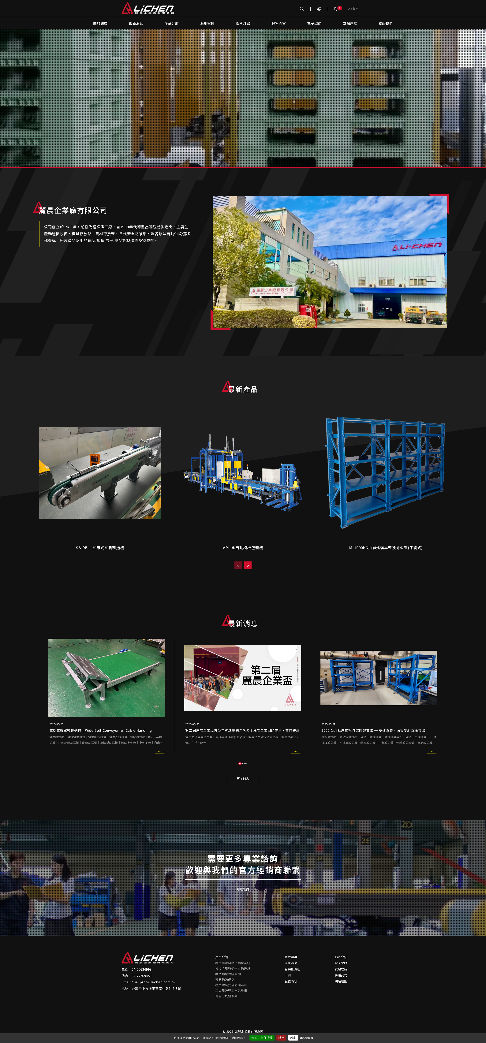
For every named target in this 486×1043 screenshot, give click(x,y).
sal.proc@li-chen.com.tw (155, 982)
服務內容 (278, 23)
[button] (240, 763)
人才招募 (353, 8)
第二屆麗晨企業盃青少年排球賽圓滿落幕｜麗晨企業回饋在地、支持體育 (242, 730)
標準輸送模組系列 (228, 974)
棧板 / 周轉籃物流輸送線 (232, 968)
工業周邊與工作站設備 (231, 990)
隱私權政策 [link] (306, 1038)
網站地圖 (341, 981)
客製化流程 (293, 969)
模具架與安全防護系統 (231, 985)
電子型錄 (314, 23)
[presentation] (238, 565)
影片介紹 (243, 23)
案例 (288, 975)
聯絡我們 (386, 23)
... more (159, 751)
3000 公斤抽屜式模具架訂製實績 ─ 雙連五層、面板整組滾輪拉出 (373, 730)
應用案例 (207, 23)
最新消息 (136, 23)
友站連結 (350, 23)
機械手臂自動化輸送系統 (232, 963)
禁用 (281, 1037)
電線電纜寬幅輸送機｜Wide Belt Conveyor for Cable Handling (100, 730)
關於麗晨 (100, 23)
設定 (293, 1037)
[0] (336, 8)
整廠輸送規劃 (224, 979)
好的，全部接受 (262, 1037)
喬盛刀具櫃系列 (226, 996)
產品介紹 (172, 23)
